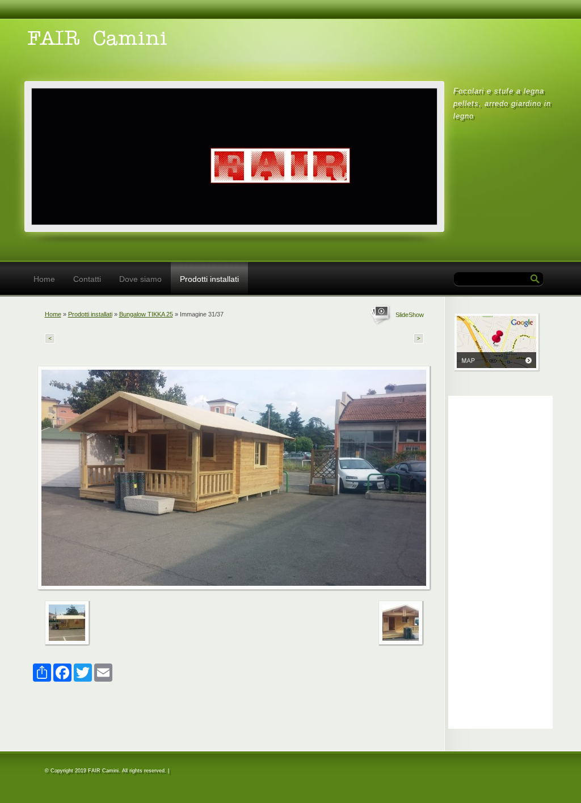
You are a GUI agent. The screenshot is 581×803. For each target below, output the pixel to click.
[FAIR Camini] (183, 46)
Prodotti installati (209, 279)
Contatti (87, 279)
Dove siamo (140, 279)
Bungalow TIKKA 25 (146, 314)
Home (44, 279)
